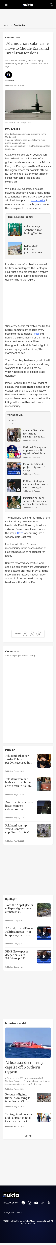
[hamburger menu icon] (6, 4)
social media (38, 200)
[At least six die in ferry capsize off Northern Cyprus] (28, 1042)
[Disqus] (28, 698)
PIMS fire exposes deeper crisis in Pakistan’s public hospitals (16, 955)
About (19, 1213)
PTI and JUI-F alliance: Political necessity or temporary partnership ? (20, 932)
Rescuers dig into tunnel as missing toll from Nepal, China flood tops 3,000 (18, 1098)
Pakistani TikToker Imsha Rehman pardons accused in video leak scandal (17, 759)
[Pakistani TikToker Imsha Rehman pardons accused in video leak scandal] (44, 760)
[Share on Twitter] (32, 634)
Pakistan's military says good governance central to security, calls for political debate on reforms (35, 501)
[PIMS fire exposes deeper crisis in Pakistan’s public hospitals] (44, 956)
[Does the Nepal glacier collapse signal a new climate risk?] (44, 910)
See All (28, 1136)
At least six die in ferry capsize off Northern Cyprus (24, 1067)
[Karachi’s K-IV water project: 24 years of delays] (14, 468)
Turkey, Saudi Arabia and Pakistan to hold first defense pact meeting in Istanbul (18, 1118)
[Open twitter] (49, 1202)
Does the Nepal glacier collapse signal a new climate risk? (19, 908)
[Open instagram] (29, 1202)
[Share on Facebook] (25, 634)
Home (5, 25)
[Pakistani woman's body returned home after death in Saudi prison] (44, 784)
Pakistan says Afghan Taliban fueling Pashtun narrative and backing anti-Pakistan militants (35, 230)
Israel (36, 333)
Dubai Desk (9, 80)
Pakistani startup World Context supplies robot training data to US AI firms (20, 829)
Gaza (20, 533)
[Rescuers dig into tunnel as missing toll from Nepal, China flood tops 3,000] (44, 1097)
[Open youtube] (36, 1202)
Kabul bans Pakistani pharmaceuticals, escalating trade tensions (35, 249)
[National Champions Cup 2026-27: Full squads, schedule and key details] (14, 451)
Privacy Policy (8, 1213)
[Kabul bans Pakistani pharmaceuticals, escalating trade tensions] (15, 248)
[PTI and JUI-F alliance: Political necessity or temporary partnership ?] (44, 933)
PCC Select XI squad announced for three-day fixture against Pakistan (35, 484)
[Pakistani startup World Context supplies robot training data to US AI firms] (44, 830)
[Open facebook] (23, 1202)
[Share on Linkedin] (38, 634)
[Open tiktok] (42, 1202)
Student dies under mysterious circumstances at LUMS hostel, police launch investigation (34, 433)
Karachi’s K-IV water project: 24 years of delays (34, 467)
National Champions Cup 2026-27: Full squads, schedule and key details (35, 450)
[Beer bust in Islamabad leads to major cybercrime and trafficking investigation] (44, 807)
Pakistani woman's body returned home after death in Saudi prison (18, 782)
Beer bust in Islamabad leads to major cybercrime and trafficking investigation (19, 806)
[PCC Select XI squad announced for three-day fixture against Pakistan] (14, 485)
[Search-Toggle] (51, 4)
